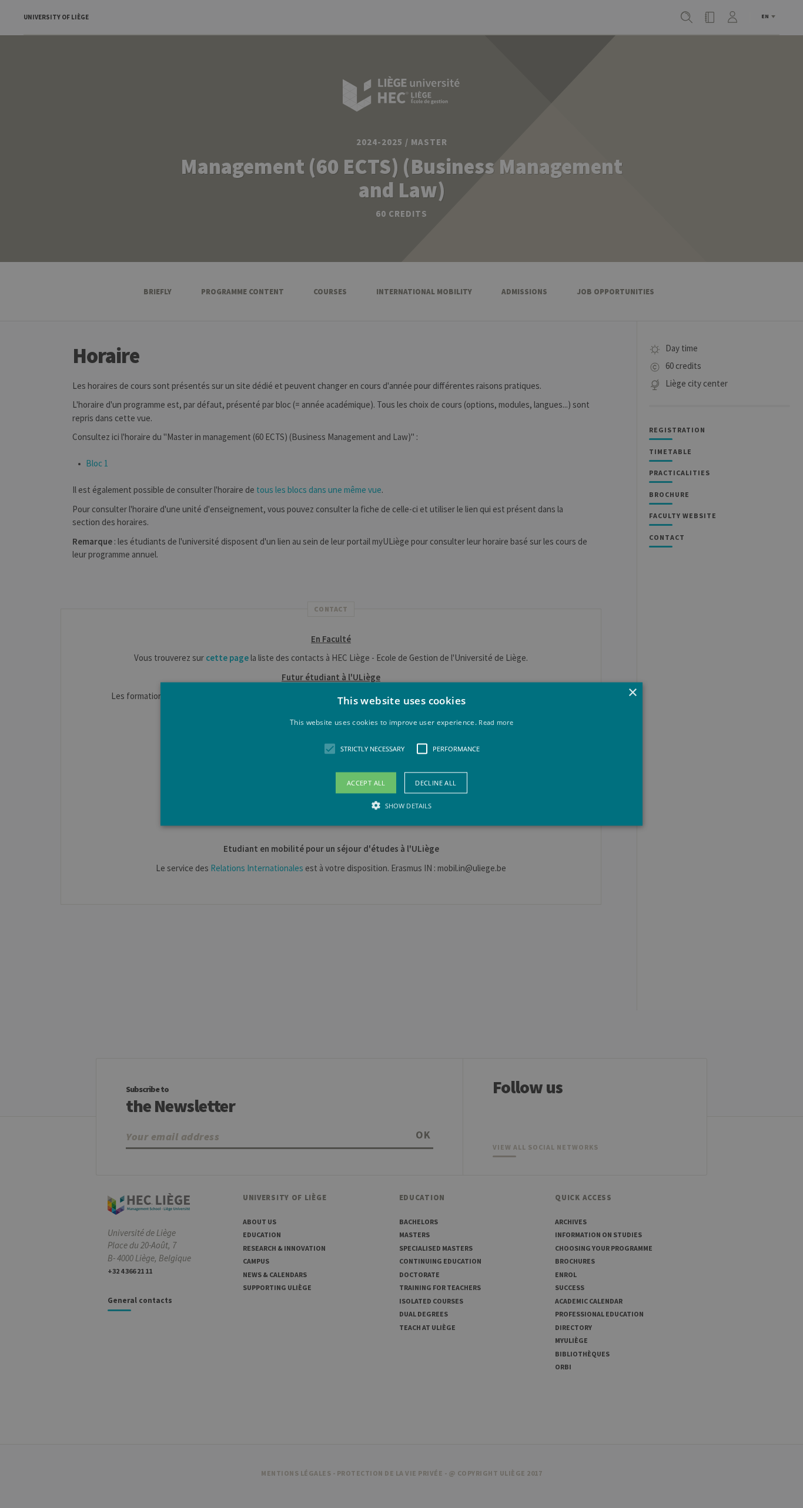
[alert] (401, 754)
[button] (401, 754)
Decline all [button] (435, 782)
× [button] (632, 692)
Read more (496, 721)
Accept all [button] (366, 782)
